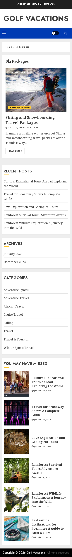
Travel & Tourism (16, 339)
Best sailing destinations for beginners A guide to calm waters (48, 526)
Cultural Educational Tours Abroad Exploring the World (48, 382)
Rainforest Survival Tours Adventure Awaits (35, 215)
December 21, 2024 (28, 128)
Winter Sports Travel (19, 107)
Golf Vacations (36, 18)
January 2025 (13, 254)
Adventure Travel (16, 298)
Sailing (8, 323)
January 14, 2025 (42, 419)
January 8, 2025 (42, 477)
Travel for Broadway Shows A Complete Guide (48, 411)
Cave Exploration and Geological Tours (31, 207)
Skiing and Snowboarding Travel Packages (30, 120)
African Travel (14, 306)
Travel (8, 331)
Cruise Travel (13, 314)
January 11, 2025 (42, 446)
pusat (11, 128)
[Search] (65, 33)
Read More (15, 151)
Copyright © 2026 (15, 553)
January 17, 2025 (42, 391)
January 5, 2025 (42, 506)
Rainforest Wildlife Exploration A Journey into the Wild (49, 497)
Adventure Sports (16, 290)
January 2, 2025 (42, 537)
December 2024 (15, 262)
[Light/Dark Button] (55, 33)
